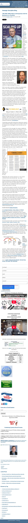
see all (2, 518)
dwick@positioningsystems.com (8, 230)
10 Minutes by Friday (6, 492)
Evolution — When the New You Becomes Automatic (11, 483)
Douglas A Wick (9, 16)
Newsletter (18, 520)
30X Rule (4, 512)
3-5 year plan (5, 510)
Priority (14, 209)
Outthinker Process (20, 253)
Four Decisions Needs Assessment (10, 231)
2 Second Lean (5, 500)
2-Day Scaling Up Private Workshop (9, 502)
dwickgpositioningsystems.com (8, 204)
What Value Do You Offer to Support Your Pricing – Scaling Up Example (14, 217)
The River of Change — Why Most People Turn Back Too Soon (13, 481)
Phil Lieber (8, 261)
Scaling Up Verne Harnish (14, 259)
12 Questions (5, 498)
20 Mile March (5, 504)
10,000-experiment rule (6, 494)
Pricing (3, 261)
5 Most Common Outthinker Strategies (14, 255)
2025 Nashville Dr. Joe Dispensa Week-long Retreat (12, 506)
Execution (15, 222)
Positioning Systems (11, 520)
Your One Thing (23, 225)
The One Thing (23, 259)
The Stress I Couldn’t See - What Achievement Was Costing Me (13, 474)
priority (6, 259)
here (23, 56)
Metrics (17, 209)
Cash (19, 222)
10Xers (4, 496)
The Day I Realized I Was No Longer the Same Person (11, 476)
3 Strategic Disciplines (8, 209)
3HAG (3, 515)
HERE (10, 348)
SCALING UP (5, 56)
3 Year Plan (4, 508)
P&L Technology (14, 261)
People (8, 222)
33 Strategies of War (6, 514)
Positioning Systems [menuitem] (5, 291)
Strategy (11, 222)
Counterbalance (15, 120)
